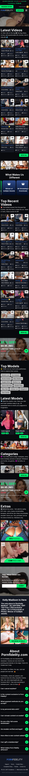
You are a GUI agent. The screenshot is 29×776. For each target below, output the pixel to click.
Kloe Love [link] (4, 147)
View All (24, 155)
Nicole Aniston (6, 378)
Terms (12, 764)
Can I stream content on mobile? (12, 716)
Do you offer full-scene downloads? (9, 722)
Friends (16, 766)
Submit (21, 586)
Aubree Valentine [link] (20, 323)
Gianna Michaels (7, 385)
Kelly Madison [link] (19, 128)
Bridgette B (23, 389)
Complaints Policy (8, 766)
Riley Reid (5, 389)
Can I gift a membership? (9, 742)
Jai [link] (16, 71)
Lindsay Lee (14, 389)
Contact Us (23, 766)
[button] (27, 423)
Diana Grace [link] (19, 110)
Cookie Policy (19, 764)
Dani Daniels (6, 392)
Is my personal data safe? (10, 709)
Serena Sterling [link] (5, 71)
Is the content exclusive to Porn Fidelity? (12, 695)
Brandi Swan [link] (5, 128)
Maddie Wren (18, 385)
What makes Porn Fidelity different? (10, 749)
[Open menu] (26, 10)
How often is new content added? (13, 735)
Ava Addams (16, 375)
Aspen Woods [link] (5, 50)
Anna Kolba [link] (4, 89)
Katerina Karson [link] (20, 282)
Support (7, 764)
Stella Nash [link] (19, 91)
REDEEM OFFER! (6, 6)
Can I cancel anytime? (9, 688)
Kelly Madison (17, 378)
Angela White (6, 382)
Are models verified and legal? (12, 729)
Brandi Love (5, 375)
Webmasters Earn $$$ (22, 769)
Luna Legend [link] (19, 52)
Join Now (20, 10)
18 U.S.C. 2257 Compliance (7, 769)
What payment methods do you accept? (12, 702)
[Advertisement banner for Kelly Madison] (14, 165)
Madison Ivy (16, 382)
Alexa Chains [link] (5, 244)
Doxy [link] (17, 262)
